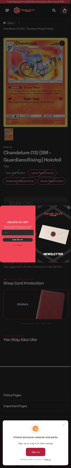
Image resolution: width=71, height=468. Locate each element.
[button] (7, 10)
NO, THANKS (16, 245)
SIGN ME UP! (16, 240)
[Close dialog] (68, 207)
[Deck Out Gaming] (24, 10)
